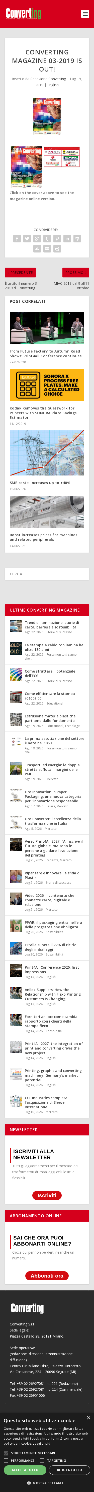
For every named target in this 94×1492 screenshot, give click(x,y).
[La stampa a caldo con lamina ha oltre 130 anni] (16, 648)
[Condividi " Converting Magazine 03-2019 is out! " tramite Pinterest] (57, 239)
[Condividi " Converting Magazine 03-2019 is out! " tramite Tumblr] (47, 239)
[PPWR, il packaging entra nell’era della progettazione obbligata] (16, 925)
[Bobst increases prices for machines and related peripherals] (47, 512)
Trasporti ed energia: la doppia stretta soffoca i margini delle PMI (52, 769)
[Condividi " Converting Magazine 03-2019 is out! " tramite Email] (47, 249)
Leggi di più (41, 1443)
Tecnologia (72, 726)
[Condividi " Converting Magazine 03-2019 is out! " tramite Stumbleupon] (37, 249)
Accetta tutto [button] (25, 1470)
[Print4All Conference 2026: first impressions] (16, 970)
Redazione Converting (48, 78)
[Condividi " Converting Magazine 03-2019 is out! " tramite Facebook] (17, 239)
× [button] (88, 1418)
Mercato (52, 779)
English (53, 84)
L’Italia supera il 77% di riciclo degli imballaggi (50, 947)
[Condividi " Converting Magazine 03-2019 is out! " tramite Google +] (37, 239)
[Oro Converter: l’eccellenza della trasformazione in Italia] (16, 822)
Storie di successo (59, 632)
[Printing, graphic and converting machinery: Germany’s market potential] (16, 1074)
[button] (47, 1483)
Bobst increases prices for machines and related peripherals (43, 537)
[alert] (47, 1452)
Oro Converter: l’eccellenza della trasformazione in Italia (53, 821)
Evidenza (52, 860)
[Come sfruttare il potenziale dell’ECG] (16, 674)
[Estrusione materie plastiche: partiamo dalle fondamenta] (16, 719)
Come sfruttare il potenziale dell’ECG (50, 673)
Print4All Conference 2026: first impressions (52, 969)
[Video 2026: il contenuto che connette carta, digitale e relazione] (16, 899)
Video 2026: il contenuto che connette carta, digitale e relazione (49, 900)
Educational (55, 703)
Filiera (51, 806)
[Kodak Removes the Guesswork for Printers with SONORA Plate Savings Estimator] (47, 385)
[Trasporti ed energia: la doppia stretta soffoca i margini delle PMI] (16, 768)
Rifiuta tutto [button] (69, 1470)
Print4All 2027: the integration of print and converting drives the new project (54, 1048)
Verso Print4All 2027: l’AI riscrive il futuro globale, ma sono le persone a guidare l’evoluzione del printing (54, 848)
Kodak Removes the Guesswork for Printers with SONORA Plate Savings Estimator (43, 413)
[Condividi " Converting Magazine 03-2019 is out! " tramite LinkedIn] (67, 239)
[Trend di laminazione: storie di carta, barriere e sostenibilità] (16, 626)
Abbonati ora (47, 1276)
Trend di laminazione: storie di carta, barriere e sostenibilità (52, 624)
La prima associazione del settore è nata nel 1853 (54, 740)
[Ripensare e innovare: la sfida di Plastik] (16, 876)
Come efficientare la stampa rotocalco (50, 696)
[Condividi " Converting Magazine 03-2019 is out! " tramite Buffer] (77, 239)
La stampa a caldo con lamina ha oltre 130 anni (54, 647)
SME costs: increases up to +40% (40, 482)
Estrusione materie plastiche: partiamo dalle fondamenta (50, 718)
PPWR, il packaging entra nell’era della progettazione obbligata (53, 924)
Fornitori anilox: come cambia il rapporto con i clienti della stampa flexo (52, 1021)
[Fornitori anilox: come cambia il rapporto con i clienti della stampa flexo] (16, 1020)
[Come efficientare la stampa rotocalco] (16, 697)
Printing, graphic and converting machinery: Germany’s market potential (53, 1075)
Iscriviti (47, 1195)
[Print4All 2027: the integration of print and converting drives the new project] (16, 1047)
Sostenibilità (54, 932)
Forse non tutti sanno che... (51, 656)
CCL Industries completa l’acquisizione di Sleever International (46, 1102)
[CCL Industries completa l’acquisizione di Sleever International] (16, 1101)
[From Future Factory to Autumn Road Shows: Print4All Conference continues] (47, 328)
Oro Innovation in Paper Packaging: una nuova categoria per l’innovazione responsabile (53, 796)
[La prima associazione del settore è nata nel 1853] (16, 742)
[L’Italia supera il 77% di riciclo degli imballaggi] (16, 948)
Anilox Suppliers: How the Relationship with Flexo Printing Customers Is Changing (53, 994)
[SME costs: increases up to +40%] (47, 452)
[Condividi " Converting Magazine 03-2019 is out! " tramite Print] (57, 249)
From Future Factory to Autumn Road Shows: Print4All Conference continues (46, 353)
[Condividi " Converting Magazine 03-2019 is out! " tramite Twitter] (27, 239)
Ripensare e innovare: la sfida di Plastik (52, 875)
